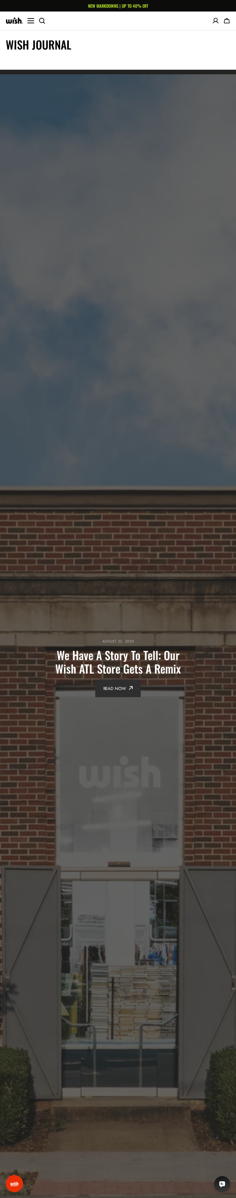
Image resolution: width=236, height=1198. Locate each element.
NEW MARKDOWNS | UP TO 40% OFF (118, 6)
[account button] (215, 20)
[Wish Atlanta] (14, 21)
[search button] (42, 20)
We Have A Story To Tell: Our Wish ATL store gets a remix (118, 661)
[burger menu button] (30, 20)
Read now (114, 688)
